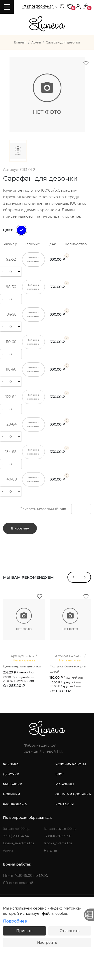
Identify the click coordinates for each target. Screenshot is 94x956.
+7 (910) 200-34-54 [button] (38, 6)
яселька (11, 764)
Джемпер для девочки (22, 666)
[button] (78, 6)
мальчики (12, 784)
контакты (64, 804)
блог (59, 774)
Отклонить (69, 931)
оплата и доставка (73, 794)
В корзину (20, 528)
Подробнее (15, 921)
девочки (11, 774)
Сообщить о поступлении (33, 259)
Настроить (47, 942)
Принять (24, 931)
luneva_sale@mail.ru (18, 843)
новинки (11, 794)
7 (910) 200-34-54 (16, 836)
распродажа (15, 804)
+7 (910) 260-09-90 (57, 836)
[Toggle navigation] (7, 7)
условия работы (70, 764)
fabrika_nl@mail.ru (58, 843)
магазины (64, 784)
